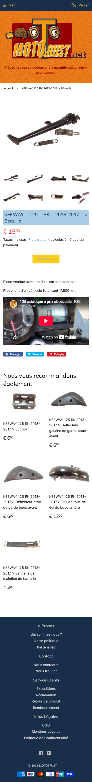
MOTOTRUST (48, 765)
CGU (46, 725)
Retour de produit (46, 701)
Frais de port (38, 239)
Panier (83, 5)
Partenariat (46, 647)
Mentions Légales (46, 731)
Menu (13, 5)
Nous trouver (46, 671)
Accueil (8, 88)
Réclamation (46, 695)
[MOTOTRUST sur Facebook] (41, 753)
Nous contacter (46, 665)
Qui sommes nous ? (46, 634)
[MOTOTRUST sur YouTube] (49, 753)
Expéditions (46, 688)
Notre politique (46, 641)
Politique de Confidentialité (46, 738)
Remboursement (46, 707)
